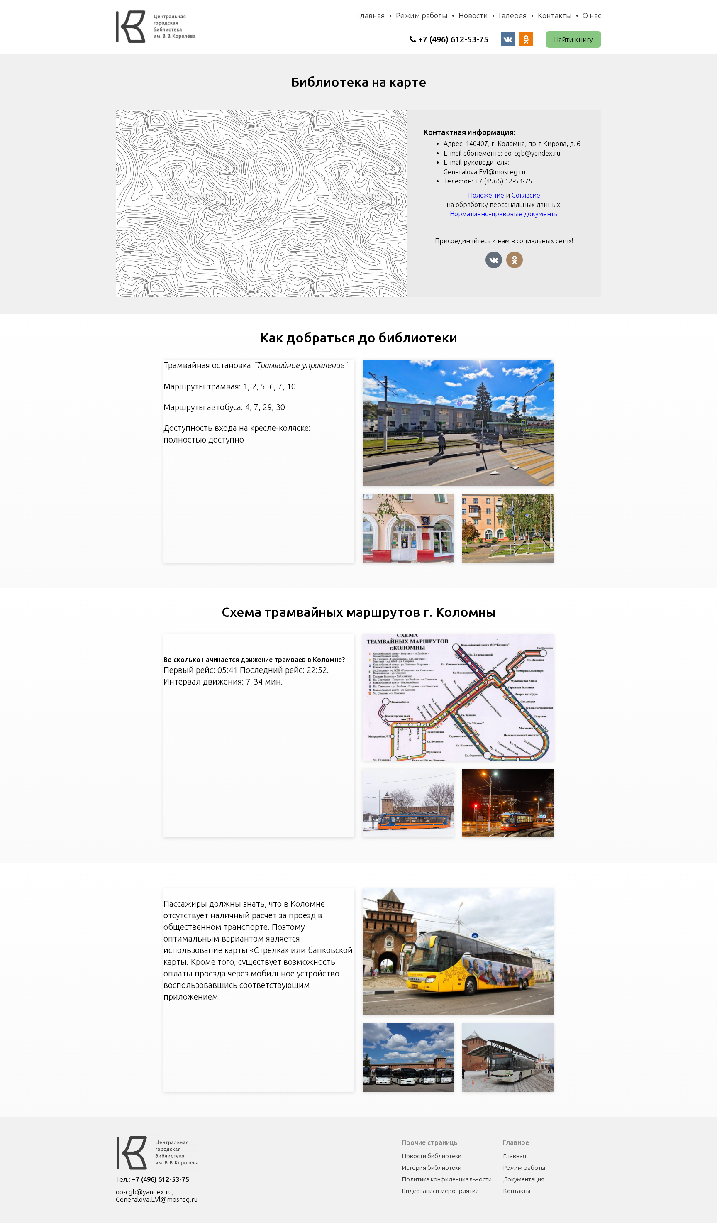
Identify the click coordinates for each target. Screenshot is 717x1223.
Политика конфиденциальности (447, 1179)
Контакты (555, 15)
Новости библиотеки (431, 1155)
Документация (523, 1179)
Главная (371, 15)
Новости (473, 15)
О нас (592, 15)
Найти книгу (573, 39)
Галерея (513, 15)
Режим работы (422, 15)
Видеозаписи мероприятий (440, 1190)
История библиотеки (431, 1167)
